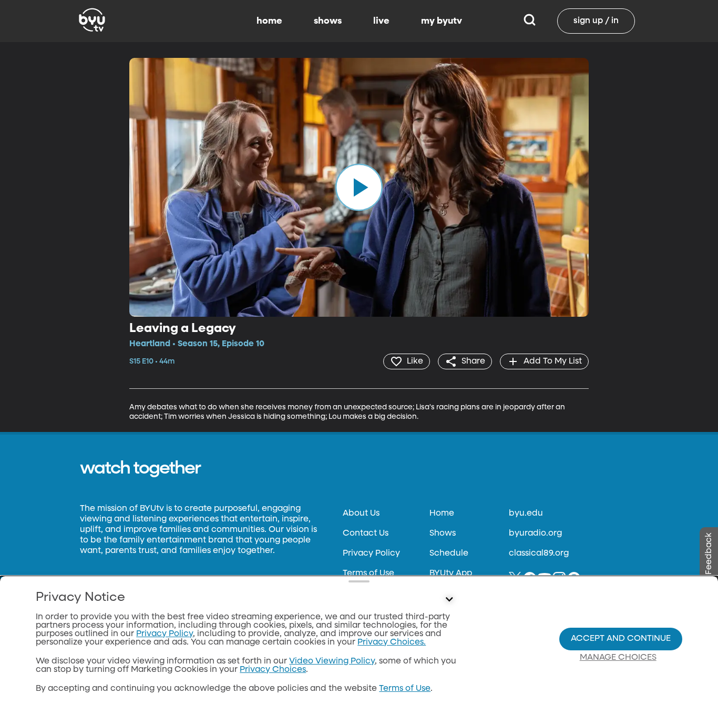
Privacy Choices (273, 670)
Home (441, 513)
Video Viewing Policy (332, 661)
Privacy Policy (371, 553)
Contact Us (365, 533)
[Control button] (449, 600)
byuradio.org (535, 533)
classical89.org (539, 553)
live (381, 21)
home (269, 21)
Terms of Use (368, 573)
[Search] (529, 21)
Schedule (448, 553)
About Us (361, 513)
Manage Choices (618, 657)
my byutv (441, 21)
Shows (442, 533)
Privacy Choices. (391, 642)
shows (328, 21)
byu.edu (526, 513)
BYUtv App (450, 573)
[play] (359, 187)
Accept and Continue (621, 639)
